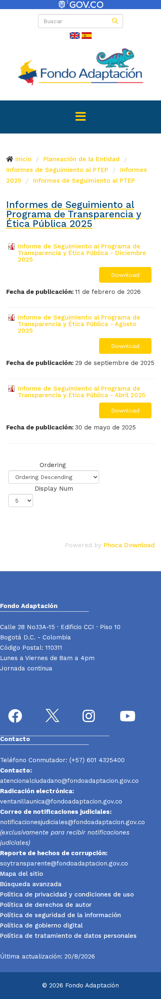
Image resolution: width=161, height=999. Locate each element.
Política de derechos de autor (46, 904)
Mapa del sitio (21, 873)
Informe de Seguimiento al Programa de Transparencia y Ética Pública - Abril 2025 (81, 392)
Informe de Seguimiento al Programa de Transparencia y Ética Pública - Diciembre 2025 (82, 253)
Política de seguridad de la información (60, 915)
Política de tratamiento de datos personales (68, 935)
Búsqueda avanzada (31, 884)
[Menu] (80, 117)
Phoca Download (129, 545)
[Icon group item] (16, 717)
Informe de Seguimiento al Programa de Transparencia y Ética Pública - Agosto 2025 (79, 324)
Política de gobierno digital (41, 925)
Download (125, 275)
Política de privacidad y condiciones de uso (67, 894)
